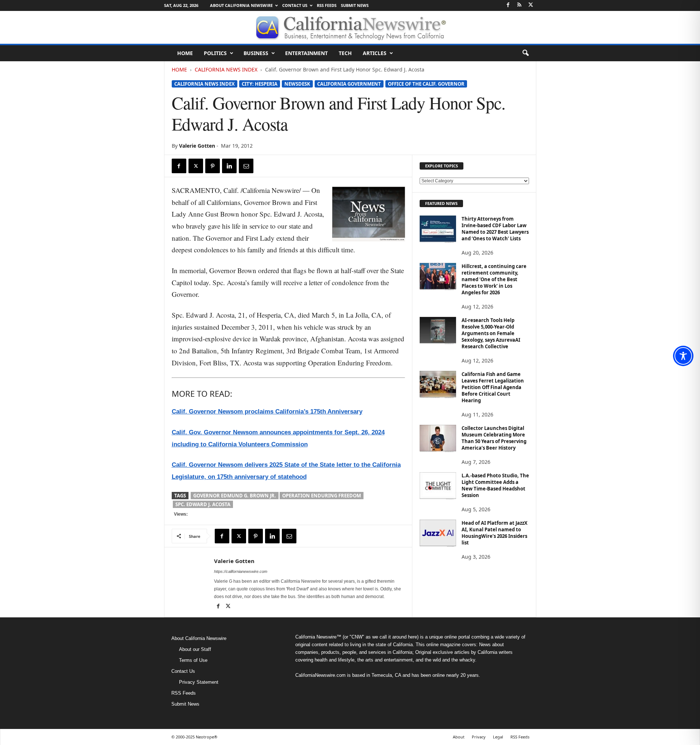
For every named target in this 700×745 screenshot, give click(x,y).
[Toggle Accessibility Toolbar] (683, 355)
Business (256, 53)
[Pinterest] (212, 166)
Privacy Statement (198, 682)
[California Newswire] (350, 27)
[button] (525, 53)
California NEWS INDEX (226, 69)
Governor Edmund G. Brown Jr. (234, 495)
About (458, 737)
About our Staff (195, 649)
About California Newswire (241, 5)
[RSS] (519, 5)
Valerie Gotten (197, 145)
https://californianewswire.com (240, 571)
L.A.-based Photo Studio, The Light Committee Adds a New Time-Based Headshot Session (495, 485)
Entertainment (306, 53)
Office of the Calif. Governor (426, 84)
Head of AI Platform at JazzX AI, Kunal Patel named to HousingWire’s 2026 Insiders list (495, 533)
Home (185, 53)
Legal (498, 737)
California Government (349, 84)
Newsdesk (297, 84)
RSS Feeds (327, 5)
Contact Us (294, 5)
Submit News (355, 5)
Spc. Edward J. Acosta (202, 504)
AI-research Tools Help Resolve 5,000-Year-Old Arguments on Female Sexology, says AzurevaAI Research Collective (491, 333)
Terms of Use (193, 660)
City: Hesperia (259, 84)
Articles (374, 53)
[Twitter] (530, 5)
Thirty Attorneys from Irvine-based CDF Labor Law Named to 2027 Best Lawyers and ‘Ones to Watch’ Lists (495, 229)
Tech (345, 53)
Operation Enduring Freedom (321, 495)
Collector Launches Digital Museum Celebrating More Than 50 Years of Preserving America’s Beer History (494, 438)
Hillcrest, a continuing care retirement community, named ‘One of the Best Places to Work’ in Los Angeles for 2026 (494, 279)
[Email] (246, 166)
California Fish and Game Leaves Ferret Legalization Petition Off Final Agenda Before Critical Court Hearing (493, 387)
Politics (215, 53)
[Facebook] (508, 5)
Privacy (479, 737)
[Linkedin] (229, 166)
